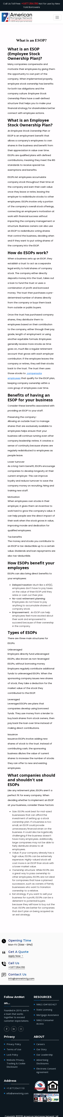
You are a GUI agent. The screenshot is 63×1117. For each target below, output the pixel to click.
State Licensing (44, 1009)
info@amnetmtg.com (21, 978)
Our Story (41, 1049)
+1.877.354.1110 (29, 3)
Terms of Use (14, 1049)
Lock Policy (12, 1054)
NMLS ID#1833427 (46, 1004)
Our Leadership (44, 1054)
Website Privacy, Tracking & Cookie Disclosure (16, 1063)
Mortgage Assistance (47, 1014)
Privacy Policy (14, 1044)
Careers (40, 1044)
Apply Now (14, 956)
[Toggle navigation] (57, 17)
